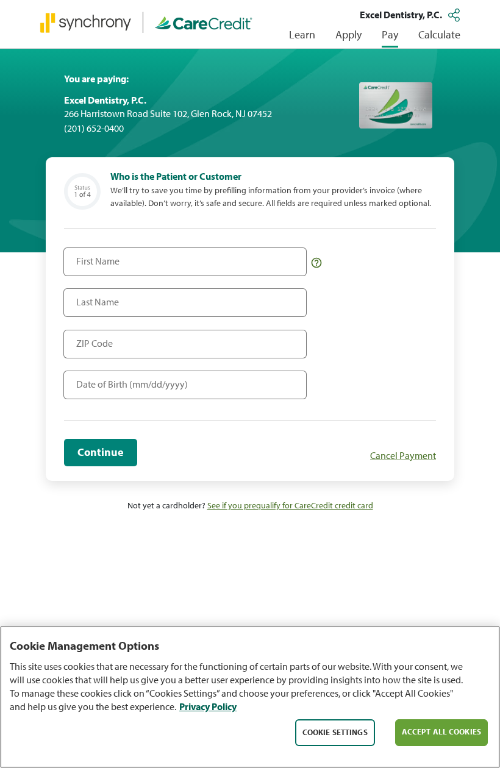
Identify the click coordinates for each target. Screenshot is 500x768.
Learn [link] (302, 34)
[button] (455, 15)
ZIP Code (92, 337)
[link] (146, 22)
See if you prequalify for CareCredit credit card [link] (290, 505)
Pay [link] (390, 34)
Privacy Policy (208, 706)
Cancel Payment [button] (403, 455)
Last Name (94, 295)
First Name (95, 255)
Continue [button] (100, 452)
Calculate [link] (439, 34)
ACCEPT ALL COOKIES (441, 731)
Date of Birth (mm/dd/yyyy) (121, 378)
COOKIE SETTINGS (335, 732)
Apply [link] (348, 34)
